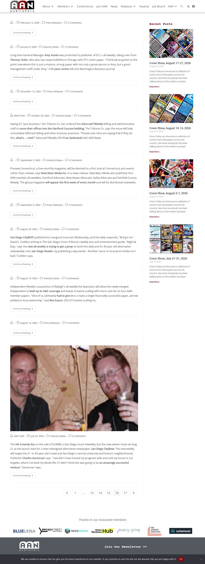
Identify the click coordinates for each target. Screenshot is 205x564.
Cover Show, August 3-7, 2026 (168, 193)
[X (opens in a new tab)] (188, 6)
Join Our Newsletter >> (126, 547)
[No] (201, 559)
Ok (181, 559)
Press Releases (54, 22)
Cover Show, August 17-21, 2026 (170, 63)
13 (92, 493)
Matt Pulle (19, 115)
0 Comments (75, 22)
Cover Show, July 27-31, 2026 (168, 258)
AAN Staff (19, 436)
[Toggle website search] (181, 6)
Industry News (51, 46)
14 (100, 493)
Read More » (154, 87)
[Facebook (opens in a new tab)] (193, 6)
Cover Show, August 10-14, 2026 (170, 128)
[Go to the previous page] (67, 493)
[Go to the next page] (133, 493)
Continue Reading (24, 32)
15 (108, 493)
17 (125, 493)
